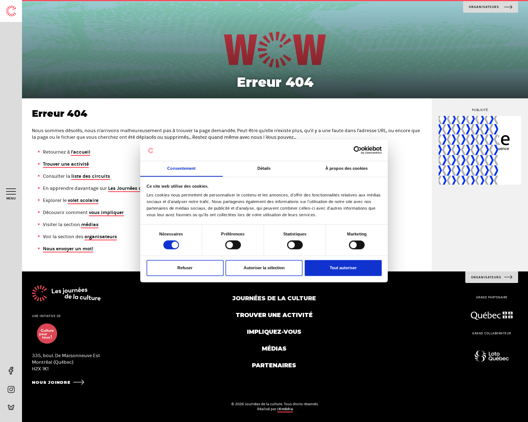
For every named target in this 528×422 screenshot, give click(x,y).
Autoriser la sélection (264, 267)
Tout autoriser (343, 267)
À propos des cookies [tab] (346, 168)
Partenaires (274, 365)
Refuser (185, 267)
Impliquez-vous (274, 331)
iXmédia (285, 409)
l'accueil (80, 152)
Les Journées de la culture (138, 188)
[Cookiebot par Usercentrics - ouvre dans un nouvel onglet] (358, 150)
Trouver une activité (66, 164)
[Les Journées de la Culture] (11, 11)
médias (89, 224)
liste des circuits (90, 176)
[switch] (233, 245)
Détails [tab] (264, 168)
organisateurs (100, 237)
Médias (274, 348)
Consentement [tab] (181, 168)
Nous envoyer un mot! (68, 249)
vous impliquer (106, 212)
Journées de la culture (274, 298)
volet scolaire (83, 200)
